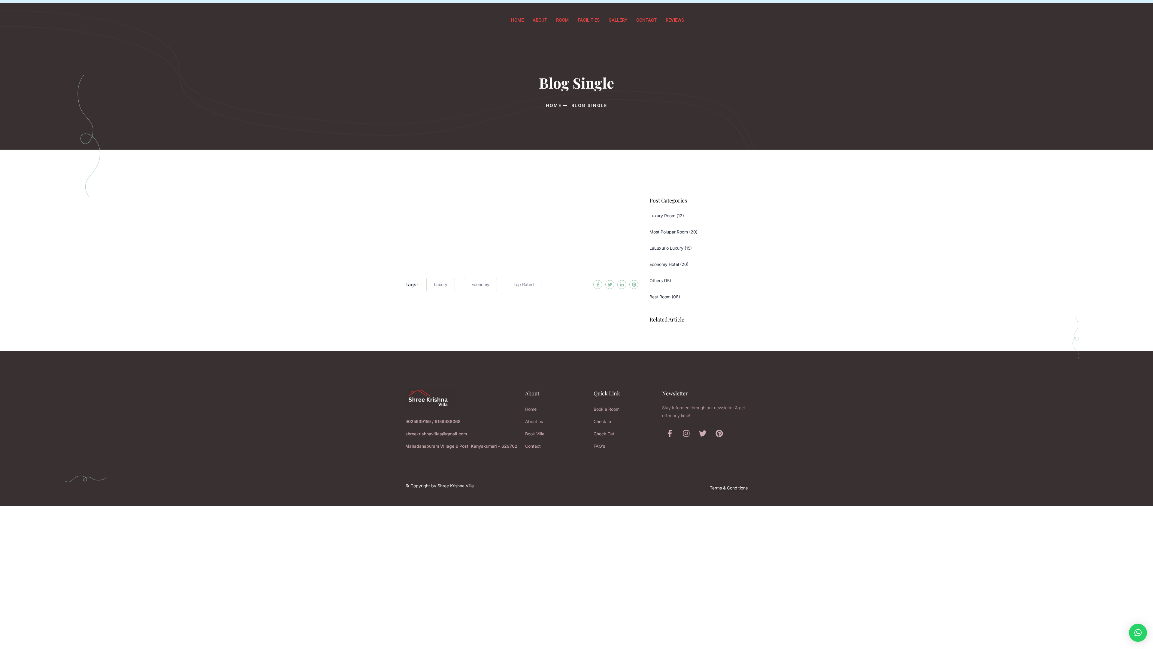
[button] (1138, 633)
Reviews (675, 20)
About (540, 20)
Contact (646, 20)
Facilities (589, 20)
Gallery (618, 20)
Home (517, 20)
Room (562, 20)
